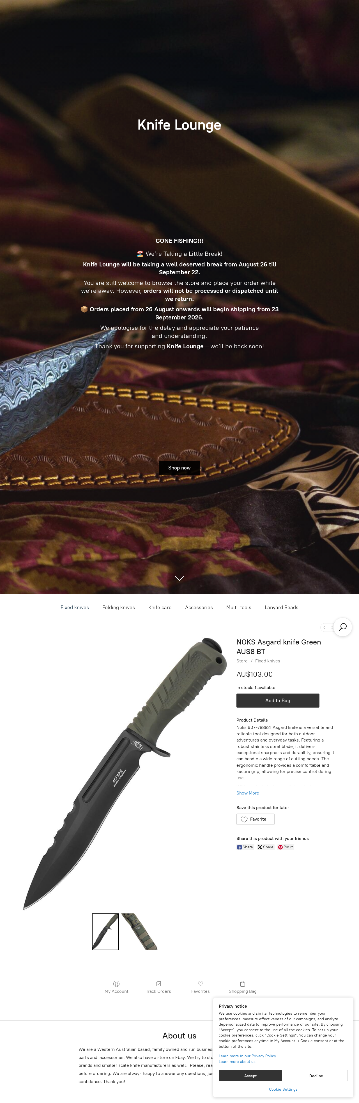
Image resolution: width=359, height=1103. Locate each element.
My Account (116, 991)
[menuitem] (324, 627)
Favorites (200, 991)
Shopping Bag (243, 991)
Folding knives (118, 607)
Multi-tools (238, 607)
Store (242, 661)
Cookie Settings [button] (283, 1089)
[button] (255, 819)
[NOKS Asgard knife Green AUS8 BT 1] (139, 931)
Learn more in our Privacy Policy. (248, 1056)
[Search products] (343, 627)
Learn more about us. (238, 1061)
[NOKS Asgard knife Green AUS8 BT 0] (105, 931)
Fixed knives (75, 607)
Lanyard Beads (281, 607)
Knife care (160, 607)
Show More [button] (247, 793)
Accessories (199, 607)
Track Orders (158, 991)
